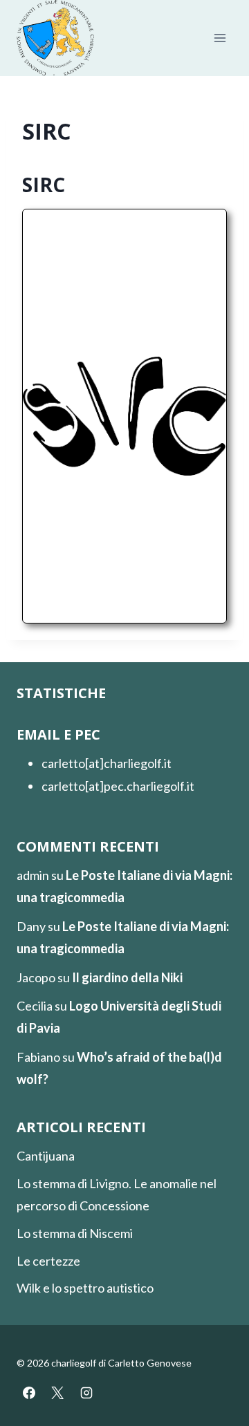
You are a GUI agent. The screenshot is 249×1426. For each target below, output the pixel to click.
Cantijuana (46, 1155)
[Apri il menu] (219, 38)
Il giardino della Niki (127, 977)
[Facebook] (29, 1392)
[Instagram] (86, 1392)
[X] (57, 1392)
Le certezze (48, 1260)
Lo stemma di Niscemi (75, 1233)
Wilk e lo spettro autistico (85, 1287)
